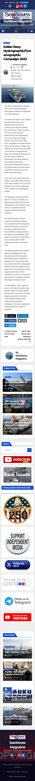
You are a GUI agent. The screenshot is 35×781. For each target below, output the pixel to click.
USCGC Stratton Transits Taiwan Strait (10, 333)
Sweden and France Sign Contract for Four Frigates (17, 652)
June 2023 (6, 42)
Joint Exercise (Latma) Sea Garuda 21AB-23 (17, 381)
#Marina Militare (16, 76)
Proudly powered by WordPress (12, 764)
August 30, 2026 (12, 677)
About (18, 772)
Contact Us (25, 772)
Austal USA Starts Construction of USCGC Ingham (15, 674)
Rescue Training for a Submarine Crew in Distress (17, 425)
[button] (28, 31)
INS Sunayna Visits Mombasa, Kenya (15, 402)
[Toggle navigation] (16, 31)
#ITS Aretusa (25, 70)
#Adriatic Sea (15, 70)
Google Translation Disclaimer (17, 776)
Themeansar (17, 767)
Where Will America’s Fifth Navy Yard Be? (17, 695)
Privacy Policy (11, 772)
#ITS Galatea (15, 73)
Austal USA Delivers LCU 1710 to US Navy (16, 717)
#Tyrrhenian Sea (16, 79)
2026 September (9, 646)
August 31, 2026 (12, 655)
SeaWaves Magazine (17, 21)
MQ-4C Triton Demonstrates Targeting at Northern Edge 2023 (24, 335)
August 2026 (8, 669)
